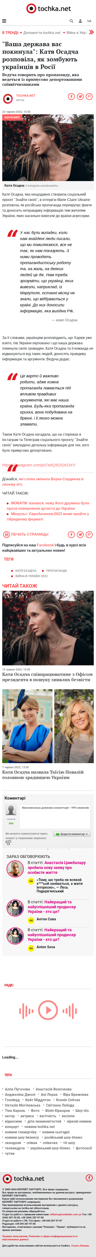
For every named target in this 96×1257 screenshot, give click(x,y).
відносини (13, 1121)
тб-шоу (69, 1143)
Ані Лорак (49, 1094)
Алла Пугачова (17, 1089)
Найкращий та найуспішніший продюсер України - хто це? (52, 907)
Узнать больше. (80, 1245)
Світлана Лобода (60, 1105)
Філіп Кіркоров (57, 1111)
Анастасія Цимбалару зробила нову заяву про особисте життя (57, 867)
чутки (10, 1153)
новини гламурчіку (21, 1132)
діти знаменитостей (44, 1121)
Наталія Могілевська (22, 1105)
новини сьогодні (55, 1132)
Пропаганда (56, 570)
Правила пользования (14, 1236)
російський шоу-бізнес (63, 1137)
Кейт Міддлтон (37, 1100)
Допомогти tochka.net (42, 33)
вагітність (48, 1116)
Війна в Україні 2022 (31, 576)
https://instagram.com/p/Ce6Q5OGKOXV (38, 465)
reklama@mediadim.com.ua (65, 1214)
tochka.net (25, 95)
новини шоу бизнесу (22, 1137)
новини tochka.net (40, 1127)
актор (10, 1116)
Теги (8, 1075)
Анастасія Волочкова (54, 1089)
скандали (13, 1143)
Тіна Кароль (15, 1111)
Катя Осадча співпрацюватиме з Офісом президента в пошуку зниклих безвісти (47, 677)
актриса (27, 1116)
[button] (80, 21)
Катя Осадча (25, 570)
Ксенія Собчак (68, 1100)
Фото (35, 1111)
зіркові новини (79, 1121)
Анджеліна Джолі (20, 1094)
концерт (12, 1127)
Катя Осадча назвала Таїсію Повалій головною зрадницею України (42, 774)
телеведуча (15, 1148)
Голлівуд (12, 1100)
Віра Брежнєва (75, 1094)
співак (32, 1143)
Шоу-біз (82, 1111)
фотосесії (84, 1148)
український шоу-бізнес (50, 1148)
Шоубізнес (12, 117)
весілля (68, 1116)
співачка (50, 1143)
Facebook (45, 545)
